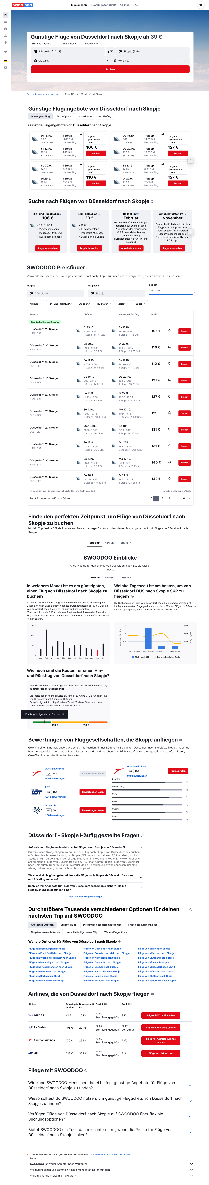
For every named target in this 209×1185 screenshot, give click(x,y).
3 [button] (169, 498)
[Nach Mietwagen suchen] (5, 28)
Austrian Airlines (54, 768)
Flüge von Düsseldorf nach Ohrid (156, 966)
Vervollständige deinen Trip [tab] (82, 932)
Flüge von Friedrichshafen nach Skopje (50, 966)
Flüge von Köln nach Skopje (153, 962)
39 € (156, 37)
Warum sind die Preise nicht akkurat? (53, 1175)
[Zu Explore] (5, 42)
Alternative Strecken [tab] (42, 924)
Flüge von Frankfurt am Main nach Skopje (106, 953)
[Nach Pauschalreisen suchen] (5, 35)
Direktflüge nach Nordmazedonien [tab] (102, 924)
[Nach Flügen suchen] (5, 15)
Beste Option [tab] (64, 116)
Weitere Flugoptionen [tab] (116, 932)
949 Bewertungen (55, 778)
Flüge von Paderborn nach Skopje (157, 980)
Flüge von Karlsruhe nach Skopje (101, 971)
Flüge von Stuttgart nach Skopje (156, 957)
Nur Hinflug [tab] (104, 116)
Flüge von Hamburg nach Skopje (47, 948)
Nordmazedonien (53, 94)
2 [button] (162, 498)
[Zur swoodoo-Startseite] (22, 5)
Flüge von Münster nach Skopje (101, 980)
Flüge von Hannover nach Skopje (47, 971)
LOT (47, 787)
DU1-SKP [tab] (94, 542)
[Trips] (5, 51)
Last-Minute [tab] (85, 116)
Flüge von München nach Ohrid (155, 971)
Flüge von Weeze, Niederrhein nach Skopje (52, 957)
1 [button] (156, 498)
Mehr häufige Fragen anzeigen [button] (86, 896)
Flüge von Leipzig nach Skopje (100, 976)
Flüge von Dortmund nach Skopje (102, 962)
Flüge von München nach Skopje (156, 953)
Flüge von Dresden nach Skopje (46, 980)
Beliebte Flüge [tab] (68, 924)
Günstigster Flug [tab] (40, 116)
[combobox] (43, 43)
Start (29, 94)
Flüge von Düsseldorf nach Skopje (102, 948)
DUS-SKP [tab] (126, 542)
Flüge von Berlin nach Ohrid (44, 976)
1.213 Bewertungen (55, 796)
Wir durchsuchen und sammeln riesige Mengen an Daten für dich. (70, 1169)
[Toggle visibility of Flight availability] (141, 657)
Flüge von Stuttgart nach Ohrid (155, 976)
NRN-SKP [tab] (110, 542)
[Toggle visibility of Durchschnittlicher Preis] (167, 657)
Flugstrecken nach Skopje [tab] (45, 932)
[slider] (194, 294)
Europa (38, 94)
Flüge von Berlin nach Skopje (154, 948)
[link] (47, 248)
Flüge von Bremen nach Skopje (100, 966)
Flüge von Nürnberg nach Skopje (101, 957)
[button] (5, 5)
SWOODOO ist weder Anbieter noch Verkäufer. (59, 1163)
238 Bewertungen (55, 815)
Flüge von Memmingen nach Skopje (49, 962)
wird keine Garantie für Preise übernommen (110, 1154)
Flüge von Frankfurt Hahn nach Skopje (50, 953)
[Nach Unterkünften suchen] (5, 22)
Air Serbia (50, 805)
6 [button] (184, 498)
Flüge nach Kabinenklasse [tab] (142, 924)
